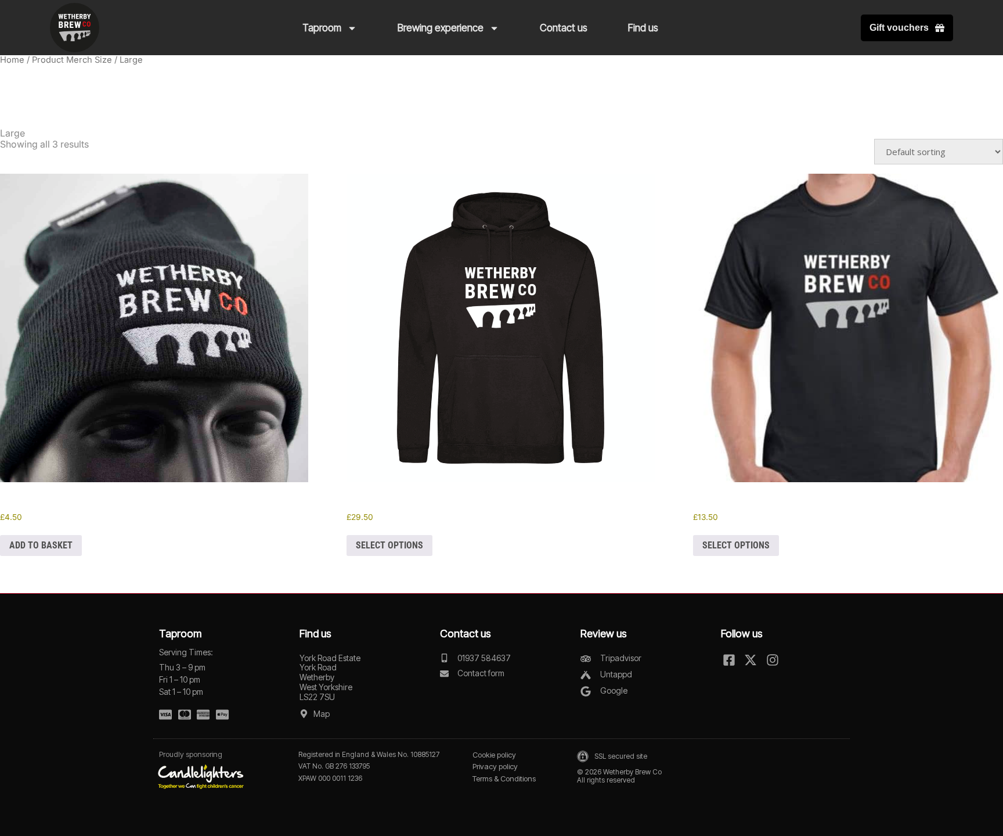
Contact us (563, 28)
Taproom (321, 28)
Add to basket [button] (41, 545)
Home (12, 60)
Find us (643, 28)
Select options (389, 545)
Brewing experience (441, 28)
